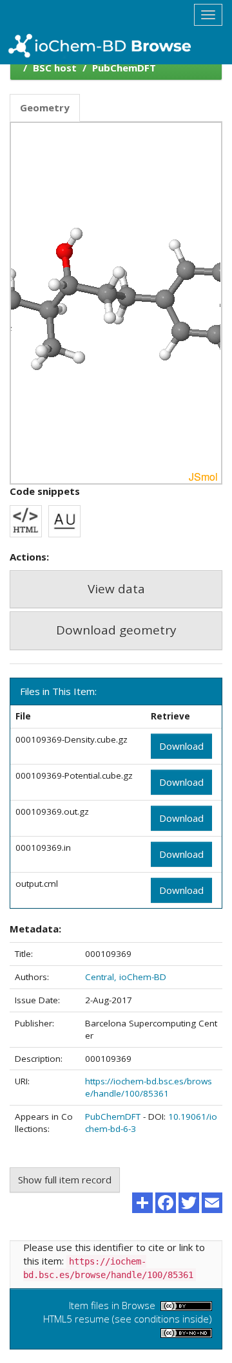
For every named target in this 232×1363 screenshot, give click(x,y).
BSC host (55, 67)
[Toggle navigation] (208, 15)
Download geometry (116, 630)
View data (116, 588)
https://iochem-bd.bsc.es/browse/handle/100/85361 (148, 1087)
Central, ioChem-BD (125, 977)
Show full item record (64, 1179)
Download (181, 745)
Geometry (45, 107)
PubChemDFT (124, 67)
